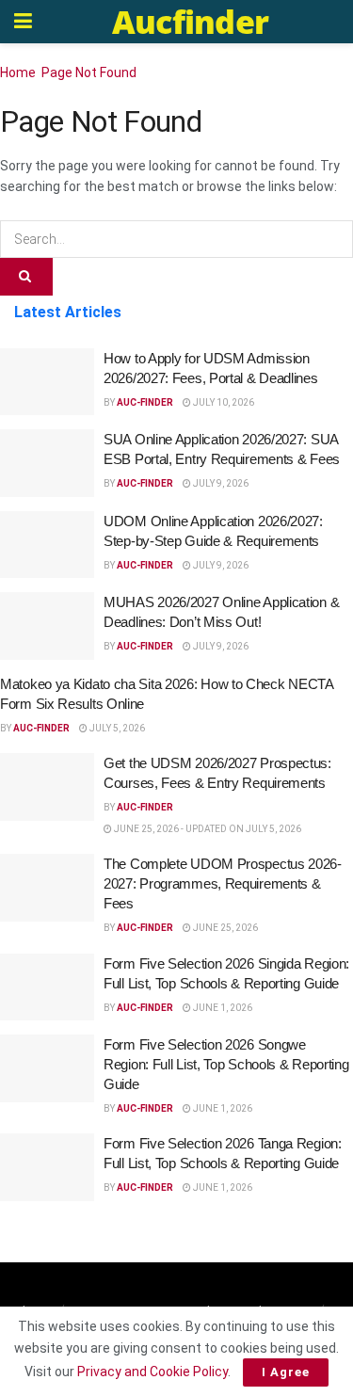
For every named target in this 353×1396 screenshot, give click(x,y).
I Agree (286, 1372)
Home (18, 72)
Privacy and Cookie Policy (152, 1371)
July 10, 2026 (222, 402)
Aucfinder (190, 22)
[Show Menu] (23, 21)
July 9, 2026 (220, 483)
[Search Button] (26, 277)
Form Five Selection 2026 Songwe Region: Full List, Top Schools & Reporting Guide (226, 1064)
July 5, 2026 (116, 728)
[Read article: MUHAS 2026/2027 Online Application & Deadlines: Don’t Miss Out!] (47, 626)
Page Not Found (88, 72)
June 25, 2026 (224, 928)
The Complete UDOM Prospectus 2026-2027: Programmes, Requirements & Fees (223, 883)
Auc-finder (145, 402)
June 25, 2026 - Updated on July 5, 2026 (206, 829)
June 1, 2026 (221, 1008)
